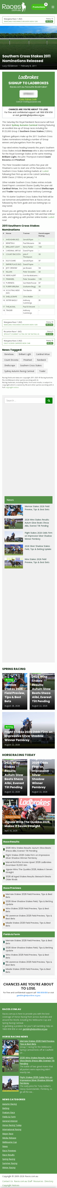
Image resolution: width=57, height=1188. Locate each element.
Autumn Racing (9, 1104)
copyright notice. (12, 387)
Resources (38, 1181)
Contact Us (7, 1181)
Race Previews (9, 1150)
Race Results (8, 1154)
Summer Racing (9, 1163)
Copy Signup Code (28, 99)
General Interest (10, 1121)
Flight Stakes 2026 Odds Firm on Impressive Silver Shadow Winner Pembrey (38, 535)
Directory (48, 1181)
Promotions (39, 6)
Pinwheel (27, 359)
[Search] (48, 401)
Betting (5, 1108)
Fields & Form (9, 1116)
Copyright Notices (10, 1185)
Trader (42, 371)
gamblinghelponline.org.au (28, 995)
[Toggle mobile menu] (53, 7)
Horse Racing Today (11, 1125)
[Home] (14, 7)
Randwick (41, 359)
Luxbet (45, 171)
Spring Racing (8, 1159)
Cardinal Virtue (43, 354)
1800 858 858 (42, 992)
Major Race (7, 1133)
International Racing (11, 1129)
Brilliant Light (25, 354)
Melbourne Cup (9, 1142)
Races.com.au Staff (23, 1181)
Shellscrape (9, 365)
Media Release (9, 1137)
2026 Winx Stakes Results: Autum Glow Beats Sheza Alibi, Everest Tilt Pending (37, 522)
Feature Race (8, 1112)
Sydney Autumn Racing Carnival (19, 371)
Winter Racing (8, 1167)
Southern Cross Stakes (31, 365)
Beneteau (9, 354)
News (5, 1146)
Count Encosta (11, 359)
